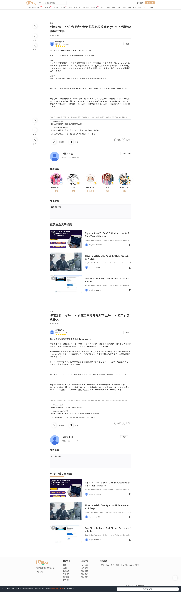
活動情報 (96, 130)
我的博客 (84, 577)
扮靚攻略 (88, 130)
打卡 (61, 130)
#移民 (137, 565)
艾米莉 (73, 187)
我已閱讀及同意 (147, 589)
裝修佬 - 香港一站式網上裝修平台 (125, 187)
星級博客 (85, 7)
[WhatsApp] (34, 150)
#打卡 (112, 565)
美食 (108, 7)
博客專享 (94, 7)
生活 (134, 7)
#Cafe (122, 565)
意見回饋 (66, 577)
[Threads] (34, 155)
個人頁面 (84, 565)
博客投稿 (66, 580)
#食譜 (117, 565)
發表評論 (56, 207)
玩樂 (124, 7)
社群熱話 (47, 7)
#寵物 (102, 565)
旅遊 (113, 7)
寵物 (139, 7)
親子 (129, 7)
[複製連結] (34, 160)
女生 (119, 7)
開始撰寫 (150, 3)
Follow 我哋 (91, 134)
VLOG (103, 7)
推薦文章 (77, 7)
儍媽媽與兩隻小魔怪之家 (56, 187)
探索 (70, 7)
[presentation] (50, 180)
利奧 (107, 187)
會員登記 (140, 3)
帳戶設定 (84, 568)
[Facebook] (34, 144)
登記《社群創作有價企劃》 (74, 124)
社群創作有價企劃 (33, 7)
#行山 (107, 565)
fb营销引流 (59, 41)
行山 (144, 7)
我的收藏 (84, 571)
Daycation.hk (90, 187)
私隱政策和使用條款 (57, 588)
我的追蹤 (84, 574)
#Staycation (129, 565)
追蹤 (127, 44)
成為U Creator (59, 7)
